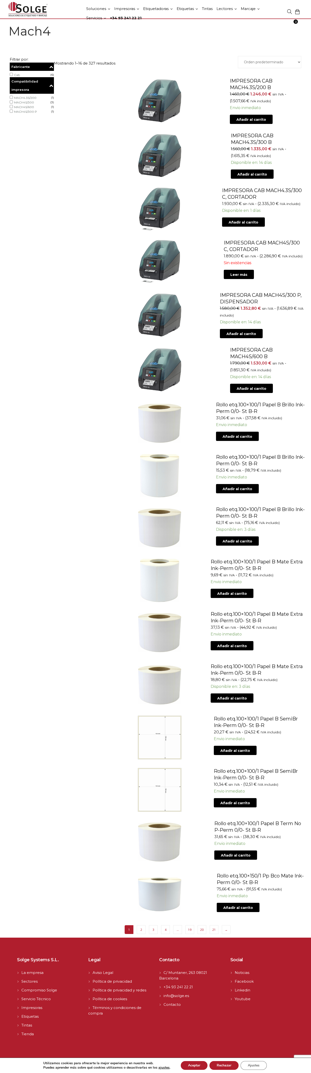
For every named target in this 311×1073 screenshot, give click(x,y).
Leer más (238, 274)
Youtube (243, 999)
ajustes (164, 1067)
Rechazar (224, 1065)
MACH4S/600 (24, 107)
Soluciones (96, 8)
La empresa (32, 972)
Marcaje (248, 8)
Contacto (172, 1004)
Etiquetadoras (156, 8)
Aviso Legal (103, 972)
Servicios (94, 18)
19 (189, 930)
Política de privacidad (112, 981)
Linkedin (242, 990)
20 (202, 930)
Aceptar (194, 1065)
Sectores (29, 981)
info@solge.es (176, 995)
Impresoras (124, 8)
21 (214, 930)
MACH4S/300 (24, 102)
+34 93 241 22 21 (178, 987)
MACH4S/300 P (25, 111)
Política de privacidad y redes (119, 990)
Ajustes (253, 1065)
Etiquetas (185, 8)
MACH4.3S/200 (25, 98)
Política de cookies (110, 999)
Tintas (207, 8)
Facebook (244, 981)
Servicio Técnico (36, 999)
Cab (17, 75)
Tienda (27, 1034)
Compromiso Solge (39, 990)
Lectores (224, 8)
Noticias (242, 972)
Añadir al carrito (251, 119)
